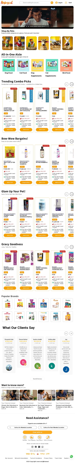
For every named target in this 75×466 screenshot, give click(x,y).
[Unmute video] (28, 26)
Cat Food (23, 73)
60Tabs (70, 219)
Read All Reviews (37, 378)
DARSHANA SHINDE (66, 340)
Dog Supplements (36, 74)
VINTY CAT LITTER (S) (9, 163)
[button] (68, 2)
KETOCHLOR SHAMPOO (23, 163)
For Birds (31, 48)
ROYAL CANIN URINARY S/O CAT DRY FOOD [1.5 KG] (9, 110)
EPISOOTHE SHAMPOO (55, 163)
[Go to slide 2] (35, 26)
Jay (37, 339)
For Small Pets (67, 47)
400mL (22, 219)
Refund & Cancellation (21, 458)
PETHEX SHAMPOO (41, 162)
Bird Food (66, 73)
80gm (6, 272)
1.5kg (6, 113)
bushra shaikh (9, 339)
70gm (54, 113)
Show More (9, 359)
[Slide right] (72, 84)
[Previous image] (4, 95)
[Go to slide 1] (31, 26)
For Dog (7, 48)
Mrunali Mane (52, 339)
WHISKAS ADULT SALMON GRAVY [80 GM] (25, 269)
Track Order (58, 458)
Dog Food (9, 73)
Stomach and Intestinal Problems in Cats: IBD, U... (64, 406)
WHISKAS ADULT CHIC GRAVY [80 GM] (9, 269)
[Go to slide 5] (47, 26)
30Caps (38, 219)
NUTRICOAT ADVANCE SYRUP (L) (26, 216)
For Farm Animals (43, 47)
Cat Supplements (50, 74)
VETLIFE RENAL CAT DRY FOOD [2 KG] (26, 109)
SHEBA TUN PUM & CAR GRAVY (57, 109)
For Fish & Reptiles (55, 47)
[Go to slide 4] (43, 26)
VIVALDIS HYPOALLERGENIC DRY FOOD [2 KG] (41, 110)
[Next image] (16, 95)
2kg (21, 113)
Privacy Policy (48, 458)
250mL (6, 219)
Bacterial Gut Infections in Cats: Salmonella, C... (28, 406)
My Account (9, 458)
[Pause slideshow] (26, 26)
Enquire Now (26, 182)
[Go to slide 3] (39, 26)
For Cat (19, 48)
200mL (22, 166)
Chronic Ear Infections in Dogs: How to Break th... (9, 406)
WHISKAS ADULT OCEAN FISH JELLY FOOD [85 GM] (57, 269)
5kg (5, 166)
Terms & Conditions (36, 458)
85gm (70, 113)
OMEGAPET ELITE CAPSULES (57, 216)
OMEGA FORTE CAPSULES (40, 216)
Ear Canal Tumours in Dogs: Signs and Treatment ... (45, 407)
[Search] (20, 2)
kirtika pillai (23, 339)
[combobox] (36, 2)
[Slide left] (66, 84)
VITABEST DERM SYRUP (9, 216)
